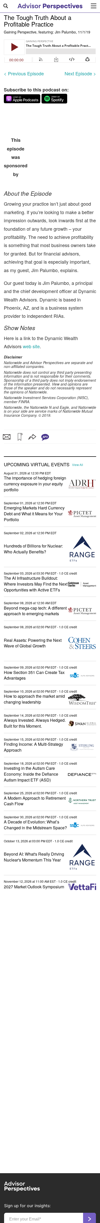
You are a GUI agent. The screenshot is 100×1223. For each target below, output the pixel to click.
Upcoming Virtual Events (36, 464)
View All (77, 465)
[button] (19, 436)
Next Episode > (80, 73)
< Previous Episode (24, 73)
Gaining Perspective (20, 31)
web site (31, 346)
